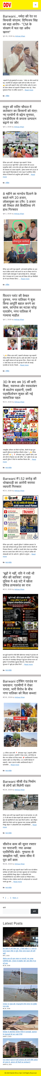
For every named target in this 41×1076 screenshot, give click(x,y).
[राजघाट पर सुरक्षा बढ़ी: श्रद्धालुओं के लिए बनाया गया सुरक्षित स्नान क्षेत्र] (20, 985)
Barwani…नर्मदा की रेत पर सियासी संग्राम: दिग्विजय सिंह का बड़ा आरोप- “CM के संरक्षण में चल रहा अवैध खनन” (20, 24)
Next (15, 898)
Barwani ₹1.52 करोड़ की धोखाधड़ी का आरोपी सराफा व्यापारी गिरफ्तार (19, 483)
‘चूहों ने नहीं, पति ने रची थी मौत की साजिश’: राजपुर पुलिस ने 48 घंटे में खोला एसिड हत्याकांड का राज (18, 579)
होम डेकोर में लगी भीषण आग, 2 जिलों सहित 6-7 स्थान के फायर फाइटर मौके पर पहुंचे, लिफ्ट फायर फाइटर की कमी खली (20, 951)
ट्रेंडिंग (7, 96)
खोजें (4, 908)
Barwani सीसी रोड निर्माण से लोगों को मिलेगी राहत (19, 783)
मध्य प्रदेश (8, 468)
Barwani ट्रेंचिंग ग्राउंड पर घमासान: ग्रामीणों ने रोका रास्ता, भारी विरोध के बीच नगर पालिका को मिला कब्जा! (20, 687)
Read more (29, 90)
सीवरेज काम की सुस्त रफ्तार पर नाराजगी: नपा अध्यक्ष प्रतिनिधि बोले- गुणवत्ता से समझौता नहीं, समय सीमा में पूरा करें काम (19, 852)
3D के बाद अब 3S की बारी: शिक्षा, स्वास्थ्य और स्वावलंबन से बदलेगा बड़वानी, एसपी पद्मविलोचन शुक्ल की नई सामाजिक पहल (20, 390)
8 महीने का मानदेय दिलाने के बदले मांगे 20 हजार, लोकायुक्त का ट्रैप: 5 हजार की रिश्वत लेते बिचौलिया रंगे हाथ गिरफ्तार (20, 201)
